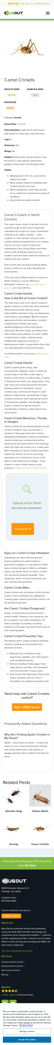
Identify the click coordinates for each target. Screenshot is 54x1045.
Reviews (42, 3)
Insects (17, 117)
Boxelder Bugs (13, 811)
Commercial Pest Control (12, 961)
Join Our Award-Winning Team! (17, 950)
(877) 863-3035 (8, 900)
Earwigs (13, 844)
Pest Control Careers (10, 970)
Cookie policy (26, 1025)
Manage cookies (27, 1031)
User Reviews (25, 994)
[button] (48, 13)
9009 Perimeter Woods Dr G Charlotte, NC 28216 (15, 890)
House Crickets (40, 844)
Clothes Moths (40, 811)
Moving (4, 974)
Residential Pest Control (12, 966)
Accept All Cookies (27, 1040)
